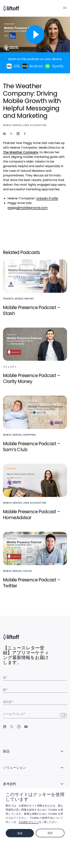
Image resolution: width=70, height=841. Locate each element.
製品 (6, 751)
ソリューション (14, 767)
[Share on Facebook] (25, 133)
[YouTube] (26, 726)
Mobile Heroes (12, 125)
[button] (65, 8)
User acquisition (34, 125)
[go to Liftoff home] (11, 8)
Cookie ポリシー (29, 822)
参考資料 (9, 784)
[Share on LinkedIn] (18, 133)
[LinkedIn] (4, 726)
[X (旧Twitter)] (11, 726)
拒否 (50, 833)
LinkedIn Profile (47, 198)
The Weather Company (20, 152)
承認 (19, 833)
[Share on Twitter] (11, 134)
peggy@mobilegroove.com (27, 207)
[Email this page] (4, 133)
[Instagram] (19, 726)
